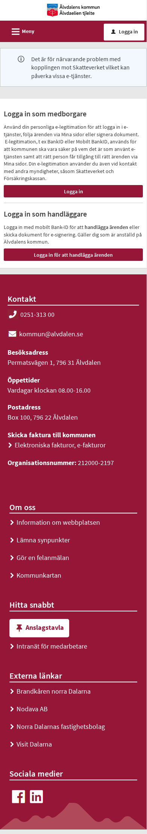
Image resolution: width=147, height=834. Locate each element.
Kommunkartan (35, 575)
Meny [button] (21, 32)
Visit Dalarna (30, 744)
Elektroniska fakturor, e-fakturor (57, 445)
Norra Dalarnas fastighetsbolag (57, 726)
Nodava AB (28, 709)
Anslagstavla (45, 627)
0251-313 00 (37, 314)
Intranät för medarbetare (48, 646)
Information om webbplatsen (54, 522)
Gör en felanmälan (39, 557)
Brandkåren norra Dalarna (50, 691)
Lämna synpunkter (39, 540)
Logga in (124, 31)
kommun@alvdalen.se (51, 334)
